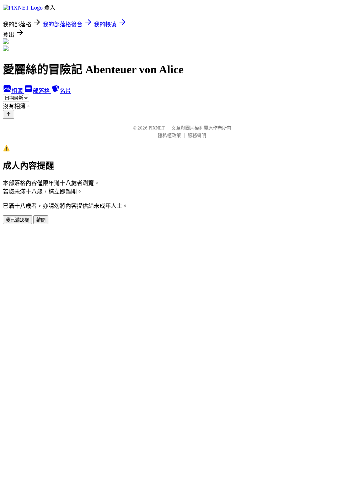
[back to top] (8, 114)
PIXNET (157, 128)
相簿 (17, 91)
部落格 (42, 91)
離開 (41, 220)
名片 (65, 91)
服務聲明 (197, 135)
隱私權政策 (169, 135)
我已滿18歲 (17, 220)
